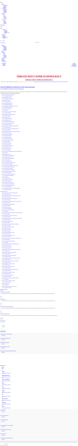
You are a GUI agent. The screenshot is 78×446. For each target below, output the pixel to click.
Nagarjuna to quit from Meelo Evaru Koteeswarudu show (8, 162)
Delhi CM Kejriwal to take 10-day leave (6, 229)
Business (5, 20)
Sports (4, 21)
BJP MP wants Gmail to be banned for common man (8, 232)
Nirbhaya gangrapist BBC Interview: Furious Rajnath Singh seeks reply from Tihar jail (12, 218)
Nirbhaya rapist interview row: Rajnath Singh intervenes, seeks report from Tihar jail (12, 201)
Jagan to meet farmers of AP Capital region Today (8, 182)
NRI (2, 13)
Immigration (5, 31)
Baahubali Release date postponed (4, 342)
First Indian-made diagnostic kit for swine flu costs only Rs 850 (9, 215)
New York (10, 287)
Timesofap (3, 29)
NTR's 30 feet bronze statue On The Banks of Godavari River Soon (10, 165)
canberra (10, 256)
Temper (3, 371)
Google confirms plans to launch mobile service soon (8, 235)
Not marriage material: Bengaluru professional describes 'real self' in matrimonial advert (12, 212)
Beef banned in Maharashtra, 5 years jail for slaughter (8, 263)
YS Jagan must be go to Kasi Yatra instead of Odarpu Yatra (9, 111)
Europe (4, 18)
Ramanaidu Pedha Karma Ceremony (5, 346)
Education (5, 23)
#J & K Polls (74, 64)
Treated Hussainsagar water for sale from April (7, 179)
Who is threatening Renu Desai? (4, 415)
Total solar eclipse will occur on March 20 (7, 246)
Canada (5, 16)
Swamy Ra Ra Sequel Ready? (4, 419)
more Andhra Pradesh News (4, 191)
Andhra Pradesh (6, 5)
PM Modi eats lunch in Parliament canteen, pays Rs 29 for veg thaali (54, 81)
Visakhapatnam (12, 175)
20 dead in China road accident (5, 283)
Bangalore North (9, 208)
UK (4, 15)
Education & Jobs (4, 61)
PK (2, 394)
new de (9, 250)
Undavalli (10, 124)
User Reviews (9, 380)
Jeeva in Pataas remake (3, 433)
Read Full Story (66, 81)
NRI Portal (5, 30)
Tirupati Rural (11, 98)
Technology (5, 22)
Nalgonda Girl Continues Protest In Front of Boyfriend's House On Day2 (10, 128)
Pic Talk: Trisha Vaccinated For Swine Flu (5, 429)
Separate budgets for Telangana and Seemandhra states (6, 306)
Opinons (1, 290)
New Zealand (5, 17)
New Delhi (8, 199)
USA (4, 14)
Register (4, 40)
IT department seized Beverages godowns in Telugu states (9, 171)
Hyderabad (9, 101)
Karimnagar (9, 186)
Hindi (2, 368)
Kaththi (3, 390)
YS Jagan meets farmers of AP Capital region (7, 168)
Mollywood (5, 11)
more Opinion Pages (3, 320)
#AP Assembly (74, 65)
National (5, 6)
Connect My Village (6, 32)
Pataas (3, 383)
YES (3, 325)
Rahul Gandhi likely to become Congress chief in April (8, 266)
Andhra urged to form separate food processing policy (8, 94)
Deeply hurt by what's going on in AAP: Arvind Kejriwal (8, 272)
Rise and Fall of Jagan (2, 299)
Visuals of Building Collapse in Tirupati (6, 97)
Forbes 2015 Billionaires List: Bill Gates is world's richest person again (17, 87)
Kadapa (11, 161)
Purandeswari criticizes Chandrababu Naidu (7, 134)
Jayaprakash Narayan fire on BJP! (6, 100)
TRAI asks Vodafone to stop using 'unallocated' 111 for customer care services (11, 249)
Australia (5, 55)
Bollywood (5, 9)
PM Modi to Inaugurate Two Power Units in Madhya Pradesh (9, 252)
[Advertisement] (30, 68)
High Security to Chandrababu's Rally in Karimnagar (8, 185)
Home (3, 3)
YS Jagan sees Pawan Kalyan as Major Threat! (7, 145)
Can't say (4, 326)
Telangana (6, 101)
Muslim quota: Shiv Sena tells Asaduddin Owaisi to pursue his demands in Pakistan (12, 151)
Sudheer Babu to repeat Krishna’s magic (5, 338)
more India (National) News (4, 289)
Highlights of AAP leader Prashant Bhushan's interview (8, 280)
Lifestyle (3, 59)
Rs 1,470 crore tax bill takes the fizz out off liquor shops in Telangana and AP (11, 188)
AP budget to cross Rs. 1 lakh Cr (6, 117)
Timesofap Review (4, 380)
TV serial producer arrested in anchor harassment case (8, 114)
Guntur (10, 132)
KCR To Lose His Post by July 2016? (6, 148)
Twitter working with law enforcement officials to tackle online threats (10, 269)
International (5, 7)
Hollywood (5, 12)
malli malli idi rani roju (6, 375)
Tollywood (5, 46)
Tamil (2, 367)
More (2, 19)
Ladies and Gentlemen (5, 379)
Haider (3, 406)
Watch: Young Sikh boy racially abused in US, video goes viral (9, 286)
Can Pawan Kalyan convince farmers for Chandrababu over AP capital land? (11, 131)
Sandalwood (5, 48)
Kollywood (5, 10)
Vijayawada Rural (11, 121)
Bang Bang (4, 402)
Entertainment (4, 8)
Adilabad (9, 141)
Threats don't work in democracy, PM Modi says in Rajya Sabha (9, 198)
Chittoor (10, 135)
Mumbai (8, 222)
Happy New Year (5, 398)
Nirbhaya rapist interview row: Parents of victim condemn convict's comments (11, 195)
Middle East (5, 57)
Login (1, 26)
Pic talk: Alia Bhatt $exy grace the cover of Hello (6, 425)
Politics (3, 4)
